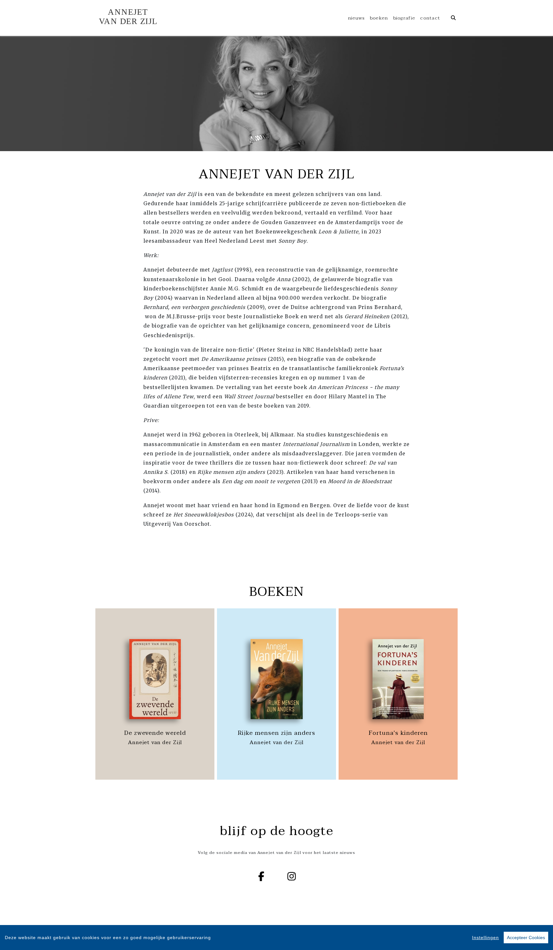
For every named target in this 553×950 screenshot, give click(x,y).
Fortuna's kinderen (398, 733)
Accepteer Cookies (526, 937)
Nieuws (356, 18)
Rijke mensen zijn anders (276, 733)
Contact (430, 18)
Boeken (379, 18)
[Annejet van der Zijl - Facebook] (261, 876)
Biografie (404, 18)
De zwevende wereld (155, 733)
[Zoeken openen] (453, 18)
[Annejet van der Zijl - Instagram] (292, 876)
